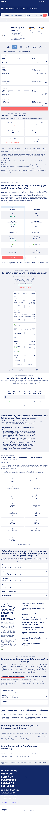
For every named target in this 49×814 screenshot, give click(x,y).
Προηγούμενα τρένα (20, 365)
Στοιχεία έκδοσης (20, 810)
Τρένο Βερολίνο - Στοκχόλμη (8, 733)
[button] (30, 15)
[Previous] (5, 392)
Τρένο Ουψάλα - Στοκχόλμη (7, 756)
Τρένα (11, 762)
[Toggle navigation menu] (47, 2)
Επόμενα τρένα (30, 365)
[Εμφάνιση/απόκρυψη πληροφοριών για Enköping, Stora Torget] (46, 696)
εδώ (39, 369)
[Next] (45, 47)
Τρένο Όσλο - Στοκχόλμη (23, 739)
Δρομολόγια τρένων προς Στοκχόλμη (23, 762)
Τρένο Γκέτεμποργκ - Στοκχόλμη (9, 736)
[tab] (9, 51)
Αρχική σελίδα (4, 762)
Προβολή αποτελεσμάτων (23, 287)
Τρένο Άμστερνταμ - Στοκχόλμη (24, 733)
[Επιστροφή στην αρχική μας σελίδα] (3, 2)
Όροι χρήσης (30, 810)
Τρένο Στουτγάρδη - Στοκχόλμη (40, 736)
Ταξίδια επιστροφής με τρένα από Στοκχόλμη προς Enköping (13, 717)
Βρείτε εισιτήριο (12, 126)
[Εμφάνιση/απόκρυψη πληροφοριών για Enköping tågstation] (46, 691)
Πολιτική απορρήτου (41, 810)
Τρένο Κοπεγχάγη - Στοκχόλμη (39, 733)
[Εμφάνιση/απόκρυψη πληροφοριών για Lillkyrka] (46, 702)
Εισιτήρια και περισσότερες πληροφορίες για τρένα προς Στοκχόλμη (36, 717)
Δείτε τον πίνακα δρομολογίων (12, 142)
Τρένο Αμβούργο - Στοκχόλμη (24, 736)
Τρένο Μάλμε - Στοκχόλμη (7, 739)
